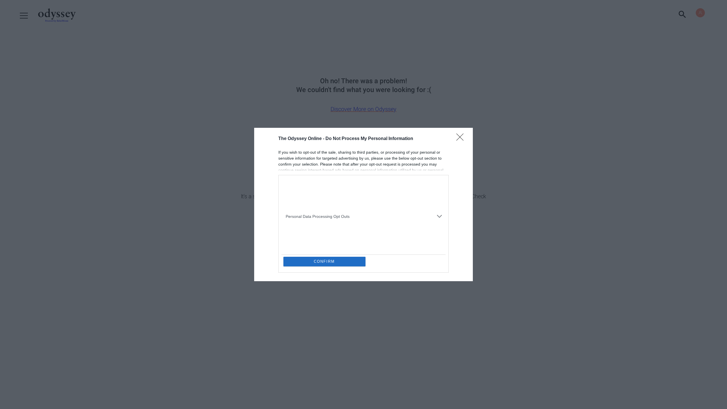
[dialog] (363, 204)
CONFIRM (324, 261)
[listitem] (363, 186)
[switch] (434, 199)
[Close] (461, 138)
